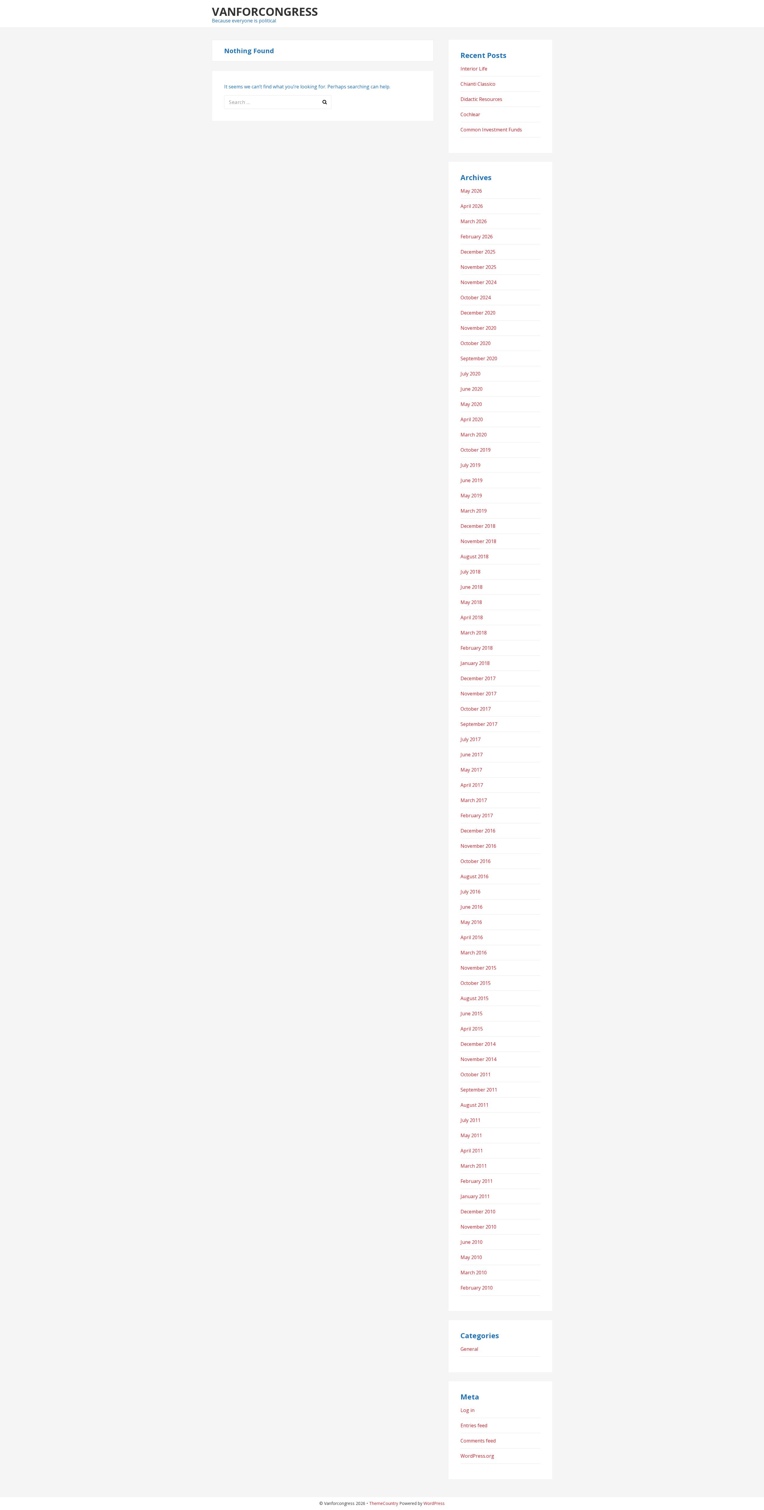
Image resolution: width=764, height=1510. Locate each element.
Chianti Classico (477, 84)
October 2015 (475, 983)
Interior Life (473, 68)
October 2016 (475, 861)
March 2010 (473, 1272)
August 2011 (474, 1105)
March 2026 (473, 221)
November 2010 (478, 1227)
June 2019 (471, 480)
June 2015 (471, 1013)
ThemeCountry (383, 1503)
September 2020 (478, 358)
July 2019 (470, 465)
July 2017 (470, 739)
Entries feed (473, 1425)
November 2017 (478, 693)
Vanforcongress (265, 11)
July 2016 (470, 891)
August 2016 (474, 876)
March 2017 (473, 800)
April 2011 (471, 1150)
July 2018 (470, 571)
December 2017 (477, 678)
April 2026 (471, 206)
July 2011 (470, 1120)
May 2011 (471, 1135)
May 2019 (471, 495)
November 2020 (478, 328)
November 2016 (478, 846)
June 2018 (471, 587)
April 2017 (471, 785)
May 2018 (471, 602)
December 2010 (477, 1211)
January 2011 (475, 1196)
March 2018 (473, 632)
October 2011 (475, 1074)
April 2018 (471, 617)
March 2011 (473, 1166)
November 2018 (478, 541)
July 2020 (470, 373)
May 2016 (471, 922)
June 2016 (471, 907)
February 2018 (476, 648)
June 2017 (471, 754)
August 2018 (474, 556)
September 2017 (478, 724)
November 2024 (478, 282)
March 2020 (473, 434)
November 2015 (478, 968)
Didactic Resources (481, 99)
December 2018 (477, 526)
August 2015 (474, 998)
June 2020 (471, 389)
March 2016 (473, 952)
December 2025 (477, 252)
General (469, 1349)
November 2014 (478, 1059)
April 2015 (471, 1028)
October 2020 (475, 343)
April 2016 (471, 937)
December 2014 (477, 1044)
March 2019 (473, 511)
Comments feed (478, 1440)
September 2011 (478, 1089)
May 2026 (471, 191)
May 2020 (471, 404)
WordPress (434, 1503)
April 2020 (471, 419)
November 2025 (478, 267)
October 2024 (475, 297)
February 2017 (476, 815)
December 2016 (477, 830)
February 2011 (476, 1181)
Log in (467, 1410)
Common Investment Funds (491, 129)
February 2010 (476, 1287)
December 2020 (477, 312)
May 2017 (471, 770)
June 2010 (471, 1242)
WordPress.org (477, 1456)
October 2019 (475, 450)
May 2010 (471, 1257)
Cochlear (470, 114)
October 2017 (475, 709)
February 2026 (476, 236)
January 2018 (475, 663)
